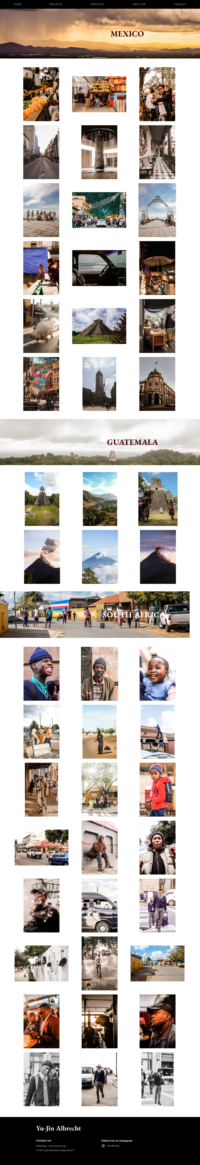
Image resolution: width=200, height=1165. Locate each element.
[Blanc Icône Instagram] (103, 1146)
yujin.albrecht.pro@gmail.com (59, 1150)
